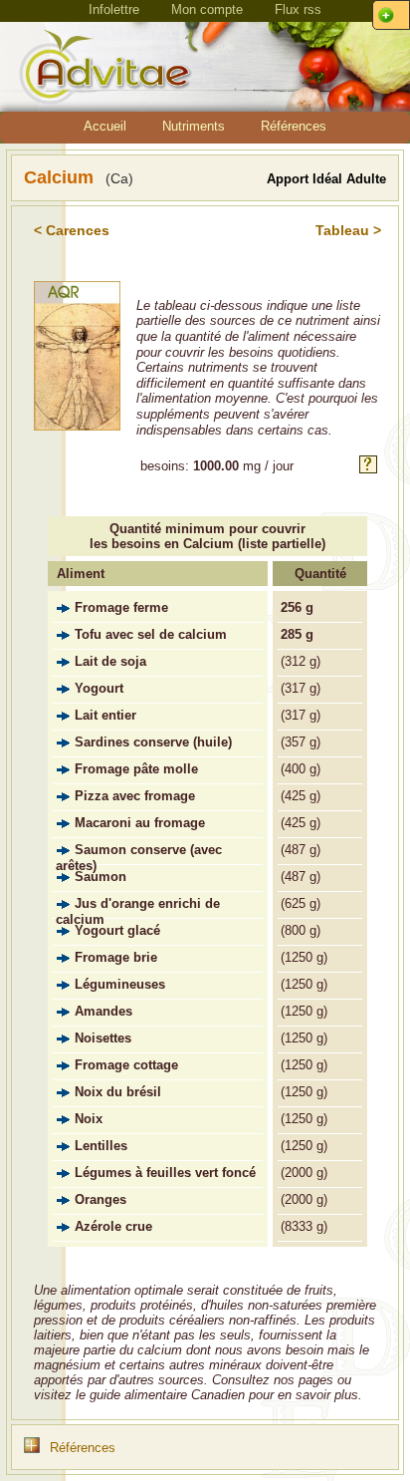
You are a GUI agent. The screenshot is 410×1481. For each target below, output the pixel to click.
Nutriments (193, 126)
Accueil (105, 126)
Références (293, 126)
